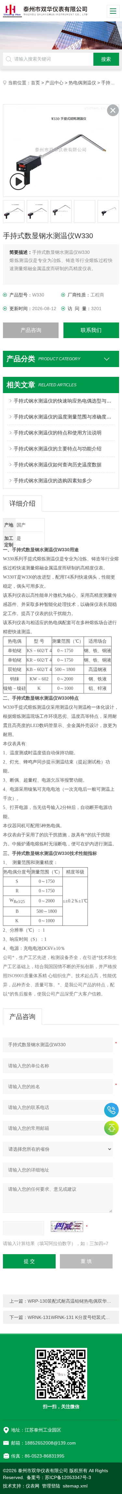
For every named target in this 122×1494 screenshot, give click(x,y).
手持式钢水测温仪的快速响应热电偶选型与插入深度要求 (64, 401)
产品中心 (54, 82)
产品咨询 (30, 330)
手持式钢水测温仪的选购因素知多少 (53, 480)
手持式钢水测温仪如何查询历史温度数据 (58, 464)
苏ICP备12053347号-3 (68, 1477)
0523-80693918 (111, 1110)
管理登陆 (51, 1485)
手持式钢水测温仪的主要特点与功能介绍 (58, 448)
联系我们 (91, 330)
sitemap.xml (75, 1485)
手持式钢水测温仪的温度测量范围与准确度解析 (64, 416)
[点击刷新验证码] (67, 1226)
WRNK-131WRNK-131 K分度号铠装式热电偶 (73, 1317)
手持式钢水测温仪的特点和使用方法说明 (58, 432)
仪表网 (32, 1485)
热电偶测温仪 (82, 82)
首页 (35, 82)
